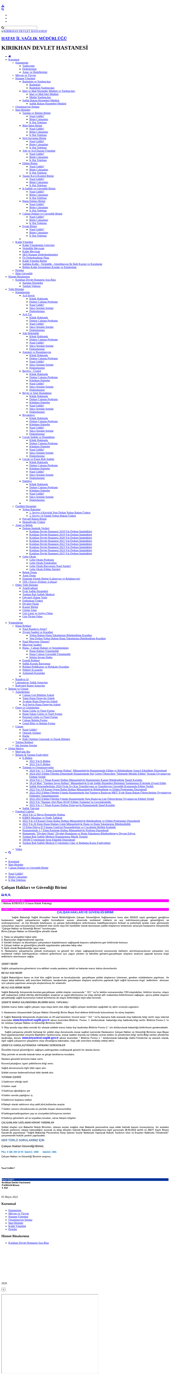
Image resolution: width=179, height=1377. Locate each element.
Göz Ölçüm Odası (32, 616)
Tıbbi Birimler (16, 289)
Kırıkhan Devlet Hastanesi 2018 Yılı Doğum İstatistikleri (60, 531)
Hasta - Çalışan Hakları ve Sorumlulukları (45, 647)
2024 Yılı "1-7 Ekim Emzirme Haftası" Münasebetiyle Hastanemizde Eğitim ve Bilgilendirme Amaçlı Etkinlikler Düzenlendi (98, 770)
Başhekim (34, 84)
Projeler (19, 270)
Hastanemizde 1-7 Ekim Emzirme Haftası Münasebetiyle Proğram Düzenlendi (65, 830)
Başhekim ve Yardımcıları (36, 81)
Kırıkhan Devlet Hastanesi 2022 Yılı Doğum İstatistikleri (60, 544)
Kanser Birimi (30, 606)
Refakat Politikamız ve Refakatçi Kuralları (45, 666)
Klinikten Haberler (39, 380)
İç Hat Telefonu (38, 122)
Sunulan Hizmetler (32, 282)
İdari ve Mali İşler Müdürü (44, 94)
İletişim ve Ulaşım (18, 688)
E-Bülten (27, 757)
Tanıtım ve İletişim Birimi (36, 113)
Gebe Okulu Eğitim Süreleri (44, 569)
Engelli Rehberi (31, 660)
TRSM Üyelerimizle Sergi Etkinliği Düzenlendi (48, 839)
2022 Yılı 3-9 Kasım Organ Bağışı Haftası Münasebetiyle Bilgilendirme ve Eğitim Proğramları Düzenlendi (88, 789)
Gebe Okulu (29, 556)
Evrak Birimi (29, 226)
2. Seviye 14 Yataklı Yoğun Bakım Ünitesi (52, 515)
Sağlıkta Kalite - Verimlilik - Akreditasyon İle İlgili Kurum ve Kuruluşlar (62, 264)
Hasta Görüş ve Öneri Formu (38, 710)
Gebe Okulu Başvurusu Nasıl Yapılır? (50, 566)
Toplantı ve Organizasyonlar (38, 767)
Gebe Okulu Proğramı (41, 559)
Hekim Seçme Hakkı (40, 657)
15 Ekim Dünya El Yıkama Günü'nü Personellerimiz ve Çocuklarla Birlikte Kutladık (69, 827)
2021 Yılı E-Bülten (39, 761)
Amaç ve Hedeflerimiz (34, 72)
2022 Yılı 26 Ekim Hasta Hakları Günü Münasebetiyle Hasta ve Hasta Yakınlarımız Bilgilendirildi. (76, 824)
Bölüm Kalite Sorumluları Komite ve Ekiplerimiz (49, 267)
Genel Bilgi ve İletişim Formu (38, 723)
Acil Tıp (27, 314)
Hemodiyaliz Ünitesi (33, 522)
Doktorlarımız (37, 311)
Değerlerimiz (29, 68)
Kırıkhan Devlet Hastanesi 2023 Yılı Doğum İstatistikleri (60, 547)
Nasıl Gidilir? (36, 116)
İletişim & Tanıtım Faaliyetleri (31, 754)
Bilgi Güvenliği (24, 273)
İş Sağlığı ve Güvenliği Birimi (38, 188)
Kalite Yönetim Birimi (34, 260)
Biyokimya (28, 415)
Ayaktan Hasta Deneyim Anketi (40, 701)
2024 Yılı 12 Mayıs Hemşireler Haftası (43, 814)
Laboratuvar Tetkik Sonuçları (31, 682)
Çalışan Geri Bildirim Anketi (38, 695)
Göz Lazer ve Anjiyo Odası (37, 613)
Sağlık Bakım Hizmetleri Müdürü (40, 100)
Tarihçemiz (28, 65)
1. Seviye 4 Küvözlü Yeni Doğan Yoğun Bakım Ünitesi (59, 512)
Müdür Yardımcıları (40, 97)
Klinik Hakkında (38, 298)
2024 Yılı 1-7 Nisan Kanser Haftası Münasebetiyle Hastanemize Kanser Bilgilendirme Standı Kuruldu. (86, 780)
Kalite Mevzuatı (31, 251)
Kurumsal (13, 59)
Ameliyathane (30, 588)
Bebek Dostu (29, 572)
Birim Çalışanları (38, 119)
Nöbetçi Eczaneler (32, 669)
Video (18, 849)
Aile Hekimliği (30, 333)
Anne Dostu (29, 575)
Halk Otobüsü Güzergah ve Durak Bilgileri (46, 739)
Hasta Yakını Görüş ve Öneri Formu (42, 713)
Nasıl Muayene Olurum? (36, 641)
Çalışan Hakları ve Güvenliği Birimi (42, 213)
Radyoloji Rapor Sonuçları (30, 685)
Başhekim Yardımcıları (41, 87)
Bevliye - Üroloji (31, 371)
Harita (25, 735)
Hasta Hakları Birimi (33, 201)
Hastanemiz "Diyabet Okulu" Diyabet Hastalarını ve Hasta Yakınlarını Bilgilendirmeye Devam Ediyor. (79, 833)
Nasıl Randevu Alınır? (34, 628)
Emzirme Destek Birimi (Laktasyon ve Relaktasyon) (51, 578)
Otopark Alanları (31, 732)
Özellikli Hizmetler (25, 506)
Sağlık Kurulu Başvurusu (36, 663)
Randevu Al (22, 679)
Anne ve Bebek (24, 525)
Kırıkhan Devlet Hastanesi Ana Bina (35, 279)
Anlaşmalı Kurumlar (33, 673)
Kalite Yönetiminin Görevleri (38, 245)
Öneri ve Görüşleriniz (27, 707)
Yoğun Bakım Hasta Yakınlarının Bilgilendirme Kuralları (60, 635)
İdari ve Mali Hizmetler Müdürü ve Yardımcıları (48, 90)
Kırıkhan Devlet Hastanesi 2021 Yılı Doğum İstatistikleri (60, 540)
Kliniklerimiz (22, 292)
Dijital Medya (16, 748)
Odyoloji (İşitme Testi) (34, 597)
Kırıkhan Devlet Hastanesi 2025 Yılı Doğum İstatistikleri (60, 553)
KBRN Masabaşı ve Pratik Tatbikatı (42, 817)
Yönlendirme (15, 622)
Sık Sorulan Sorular (26, 745)
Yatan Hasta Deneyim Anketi (38, 698)
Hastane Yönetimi (25, 78)
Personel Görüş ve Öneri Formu (40, 717)
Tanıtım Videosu (31, 286)
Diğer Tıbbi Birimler (26, 584)
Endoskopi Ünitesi (32, 600)
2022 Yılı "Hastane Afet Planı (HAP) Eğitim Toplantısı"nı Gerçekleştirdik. (70, 802)
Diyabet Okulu (30, 603)
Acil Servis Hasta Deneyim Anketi (41, 704)
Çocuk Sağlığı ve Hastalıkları (38, 437)
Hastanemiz (21, 62)
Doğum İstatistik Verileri (35, 528)
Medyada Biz (22, 751)
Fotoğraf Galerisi (24, 811)
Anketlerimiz (22, 691)
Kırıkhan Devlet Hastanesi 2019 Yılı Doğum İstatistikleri (60, 534)
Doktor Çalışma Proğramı (43, 301)
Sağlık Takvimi (30, 808)
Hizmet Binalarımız (19, 276)
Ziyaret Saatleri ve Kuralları (37, 632)
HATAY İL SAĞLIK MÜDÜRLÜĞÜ (34, 38)
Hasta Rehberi (23, 625)
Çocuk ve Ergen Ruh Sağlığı (38, 459)
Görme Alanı (29, 610)
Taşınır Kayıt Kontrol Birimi (38, 175)
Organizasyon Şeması (27, 106)
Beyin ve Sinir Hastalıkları (37, 393)
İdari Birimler (22, 109)
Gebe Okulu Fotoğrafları (43, 562)
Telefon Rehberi (24, 742)
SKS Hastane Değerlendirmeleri (40, 254)
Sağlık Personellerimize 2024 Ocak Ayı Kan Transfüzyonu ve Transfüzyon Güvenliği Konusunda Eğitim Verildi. (91, 786)
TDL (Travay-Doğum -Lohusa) (39, 581)
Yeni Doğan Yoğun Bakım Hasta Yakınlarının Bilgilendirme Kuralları (67, 638)
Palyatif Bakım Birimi (34, 518)
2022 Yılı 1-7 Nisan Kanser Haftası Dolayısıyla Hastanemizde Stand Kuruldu (72, 805)
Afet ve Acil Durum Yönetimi (38, 150)
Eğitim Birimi (29, 163)
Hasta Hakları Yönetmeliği (44, 651)
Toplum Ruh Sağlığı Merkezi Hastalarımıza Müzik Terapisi (55, 836)
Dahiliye (27, 481)
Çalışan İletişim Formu (34, 720)
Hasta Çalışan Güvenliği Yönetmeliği (49, 654)
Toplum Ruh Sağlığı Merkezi (38, 594)
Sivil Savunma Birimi (34, 138)
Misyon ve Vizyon (25, 75)
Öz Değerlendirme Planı (35, 257)
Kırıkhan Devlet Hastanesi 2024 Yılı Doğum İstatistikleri (60, 550)
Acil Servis (28, 295)
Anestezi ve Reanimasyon (36, 352)
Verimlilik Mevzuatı (33, 248)
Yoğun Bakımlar (31, 509)
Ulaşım (19, 726)
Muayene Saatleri (32, 644)
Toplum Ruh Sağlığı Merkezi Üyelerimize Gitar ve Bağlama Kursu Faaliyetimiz (66, 842)
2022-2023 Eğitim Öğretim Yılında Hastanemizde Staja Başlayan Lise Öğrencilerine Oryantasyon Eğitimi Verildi (91, 798)
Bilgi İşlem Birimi (32, 125)
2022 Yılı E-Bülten (39, 764)
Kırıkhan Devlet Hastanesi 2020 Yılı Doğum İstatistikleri (60, 537)
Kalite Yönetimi (24, 242)
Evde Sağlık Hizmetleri (35, 591)
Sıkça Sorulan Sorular (41, 308)
